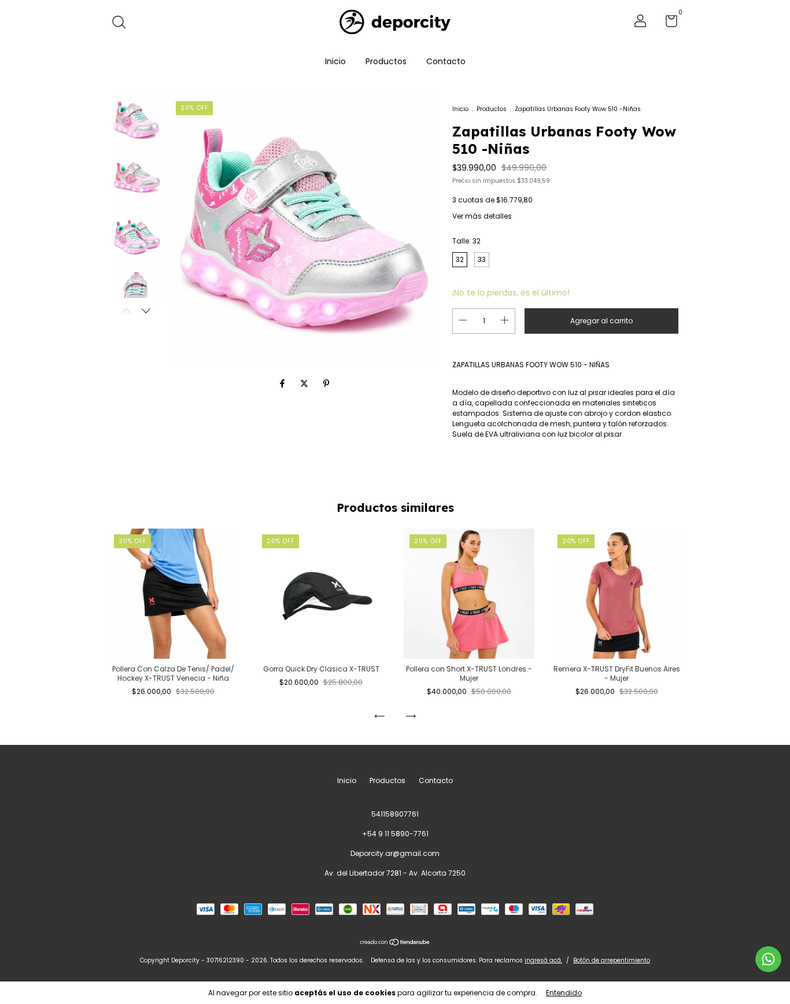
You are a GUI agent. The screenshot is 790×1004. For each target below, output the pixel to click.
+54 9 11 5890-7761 (395, 834)
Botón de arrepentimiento (611, 960)
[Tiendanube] (395, 942)
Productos (386, 61)
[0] (667, 23)
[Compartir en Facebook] (283, 383)
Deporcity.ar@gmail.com (395, 853)
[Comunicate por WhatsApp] (768, 959)
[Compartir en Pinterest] (326, 383)
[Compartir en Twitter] (305, 383)
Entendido (564, 993)
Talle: (466, 241)
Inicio (335, 61)
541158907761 (395, 814)
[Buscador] (123, 23)
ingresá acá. (543, 960)
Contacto (446, 61)
